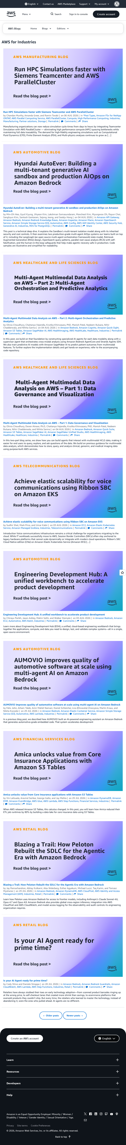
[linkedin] (95, 1114)
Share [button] (84, 121)
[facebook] (90, 1114)
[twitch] (106, 1114)
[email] (85, 1120)
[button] (106, 14)
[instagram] (101, 1114)
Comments (70, 121)
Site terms (22, 1125)
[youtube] (111, 1114)
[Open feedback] (122, 573)
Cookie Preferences (40, 1125)
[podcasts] (117, 1114)
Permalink (53, 121)
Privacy (10, 1125)
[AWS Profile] (116, 4)
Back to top (61, 1136)
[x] (85, 1114)
